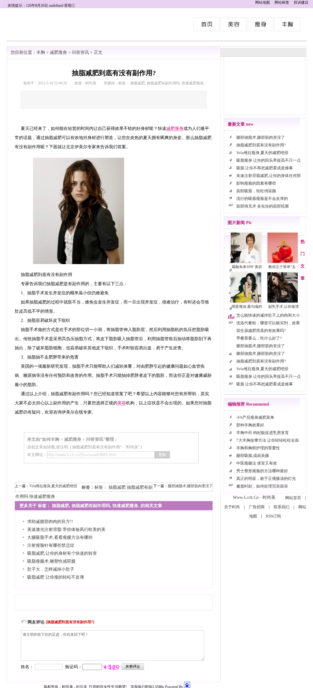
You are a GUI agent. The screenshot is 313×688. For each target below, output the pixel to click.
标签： (100, 487)
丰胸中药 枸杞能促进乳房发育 (262, 432)
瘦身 (179, 128)
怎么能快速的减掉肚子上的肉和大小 (268, 315)
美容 (121, 403)
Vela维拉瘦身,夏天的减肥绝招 (53, 486)
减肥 (170, 128)
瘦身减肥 (260, 24)
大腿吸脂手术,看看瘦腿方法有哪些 (60, 537)
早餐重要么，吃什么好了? (259, 338)
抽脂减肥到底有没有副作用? (97, 447)
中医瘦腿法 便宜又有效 (256, 463)
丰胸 (40, 52)
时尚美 (206, 24)
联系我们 (281, 507)
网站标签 (281, 2)
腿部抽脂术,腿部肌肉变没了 (190, 486)
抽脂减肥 (117, 487)
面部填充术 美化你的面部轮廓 (262, 206)
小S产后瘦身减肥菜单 (255, 417)
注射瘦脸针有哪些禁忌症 (50, 545)
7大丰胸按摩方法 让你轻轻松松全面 (267, 440)
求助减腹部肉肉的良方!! (50, 521)
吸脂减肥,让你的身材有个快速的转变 (62, 553)
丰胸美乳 (287, 24)
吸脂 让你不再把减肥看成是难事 (264, 168)
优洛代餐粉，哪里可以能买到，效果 (268, 323)
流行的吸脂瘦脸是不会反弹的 (262, 198)
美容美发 (233, 24)
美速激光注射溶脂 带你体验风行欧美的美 (66, 529)
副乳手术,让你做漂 (283, 306)
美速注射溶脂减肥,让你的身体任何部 (268, 175)
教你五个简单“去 (282, 267)
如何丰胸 (50, 439)
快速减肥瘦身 (42, 496)
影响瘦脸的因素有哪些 (256, 183)
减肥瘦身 (58, 52)
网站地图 (262, 2)
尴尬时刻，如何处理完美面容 (262, 486)
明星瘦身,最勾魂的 (247, 306)
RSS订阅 (273, 516)
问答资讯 (80, 52)
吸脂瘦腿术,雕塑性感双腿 (51, 561)
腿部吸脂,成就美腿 (252, 455)
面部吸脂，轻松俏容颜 (256, 191)
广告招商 (257, 507)
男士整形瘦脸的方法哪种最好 (262, 471)
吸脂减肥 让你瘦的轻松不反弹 (55, 577)
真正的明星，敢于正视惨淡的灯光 (266, 478)
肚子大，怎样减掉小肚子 (50, 569)
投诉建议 (301, 2)
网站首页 (293, 497)
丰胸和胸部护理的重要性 (258, 448)
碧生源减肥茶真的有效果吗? (261, 330)
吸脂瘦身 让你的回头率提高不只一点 (268, 160)
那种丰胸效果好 (250, 425)
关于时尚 (232, 507)
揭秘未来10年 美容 (247, 267)
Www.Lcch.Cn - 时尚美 (254, 497)
